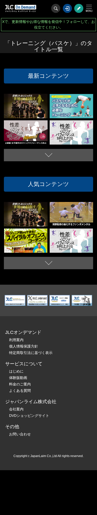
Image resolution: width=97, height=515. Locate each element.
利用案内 (16, 340)
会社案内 (16, 409)
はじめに (16, 371)
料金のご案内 (20, 384)
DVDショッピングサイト (29, 415)
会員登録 (78, 8)
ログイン (67, 8)
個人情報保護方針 (23, 346)
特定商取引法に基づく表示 (31, 353)
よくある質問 (20, 391)
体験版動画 (18, 378)
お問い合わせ (20, 434)
